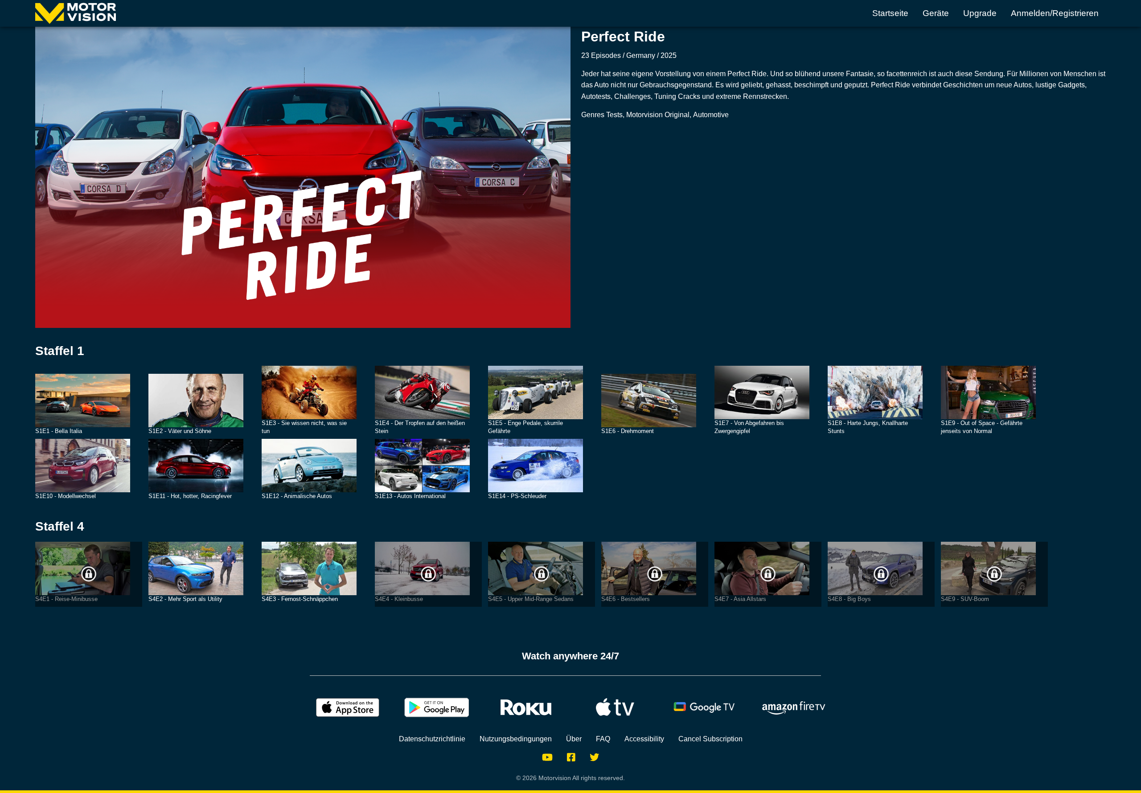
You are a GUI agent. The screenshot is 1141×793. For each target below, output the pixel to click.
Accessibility (644, 739)
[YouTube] (547, 757)
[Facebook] (571, 757)
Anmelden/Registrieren (1055, 13)
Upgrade (980, 13)
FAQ (603, 739)
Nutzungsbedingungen (516, 739)
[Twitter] (594, 757)
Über (574, 739)
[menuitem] (890, 13)
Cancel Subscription (710, 739)
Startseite (890, 13)
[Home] (75, 13)
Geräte (936, 13)
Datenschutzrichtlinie (432, 739)
